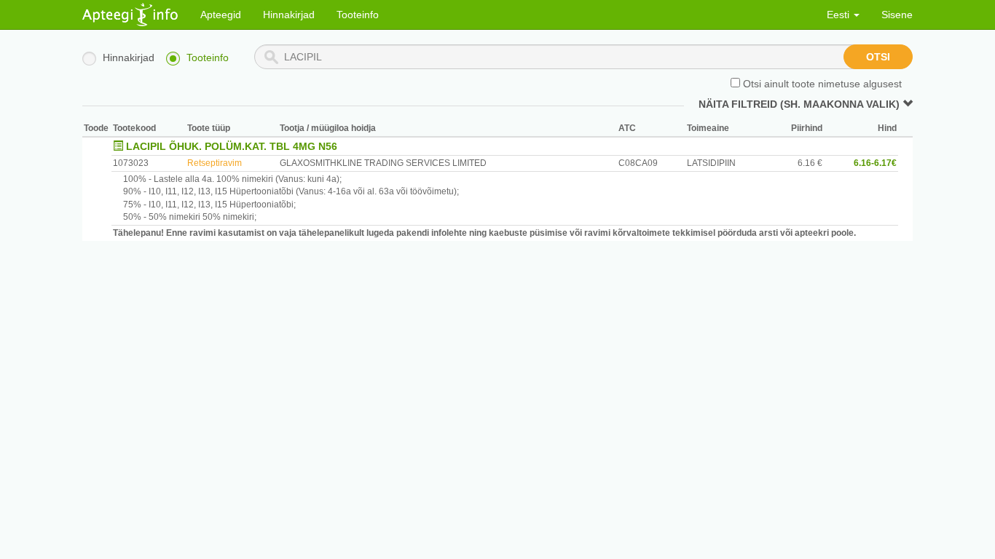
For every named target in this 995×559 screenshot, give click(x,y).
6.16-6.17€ (875, 163)
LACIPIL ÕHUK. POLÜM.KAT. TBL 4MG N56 (231, 146)
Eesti (839, 14)
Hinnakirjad (289, 14)
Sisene (897, 14)
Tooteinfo (358, 14)
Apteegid (220, 14)
